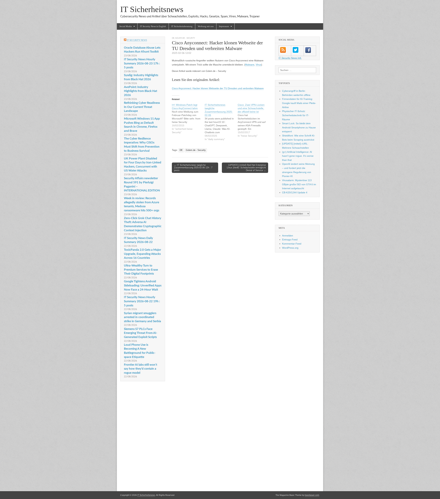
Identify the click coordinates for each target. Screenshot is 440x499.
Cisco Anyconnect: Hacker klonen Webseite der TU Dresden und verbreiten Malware (218, 88)
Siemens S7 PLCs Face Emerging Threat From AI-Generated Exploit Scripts (140, 333)
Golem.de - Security (185, 38)
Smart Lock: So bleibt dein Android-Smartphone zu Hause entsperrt (299, 127)
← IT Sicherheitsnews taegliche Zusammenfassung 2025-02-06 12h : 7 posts (193, 168)
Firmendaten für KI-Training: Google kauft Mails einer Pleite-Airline (299, 103)
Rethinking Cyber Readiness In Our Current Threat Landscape (142, 106)
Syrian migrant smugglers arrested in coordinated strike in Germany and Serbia (142, 317)
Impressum (224, 26)
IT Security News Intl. (290, 58)
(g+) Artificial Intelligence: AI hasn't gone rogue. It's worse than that (298, 156)
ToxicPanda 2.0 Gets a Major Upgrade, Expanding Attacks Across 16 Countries (142, 253)
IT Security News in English (153, 26)
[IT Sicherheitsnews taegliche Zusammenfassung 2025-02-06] (221, 122)
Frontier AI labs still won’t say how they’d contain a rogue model (140, 368)
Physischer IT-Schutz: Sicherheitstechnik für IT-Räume (295, 115)
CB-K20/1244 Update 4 (294, 192)
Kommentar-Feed (291, 243)
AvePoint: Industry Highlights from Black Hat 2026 (140, 91)
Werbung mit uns (206, 26)
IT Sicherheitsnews (151, 9)
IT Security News (137, 40)
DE (173, 38)
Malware (249, 64)
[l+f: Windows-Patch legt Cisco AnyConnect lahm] (188, 118)
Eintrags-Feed (290, 239)
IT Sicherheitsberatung (181, 26)
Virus (258, 64)
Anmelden (287, 235)
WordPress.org (290, 247)
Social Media (125, 26)
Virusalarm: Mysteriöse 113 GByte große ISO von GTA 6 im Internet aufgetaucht (299, 184)
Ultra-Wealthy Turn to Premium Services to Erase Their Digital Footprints (141, 269)
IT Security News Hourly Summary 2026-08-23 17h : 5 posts (142, 63)
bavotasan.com (312, 495)
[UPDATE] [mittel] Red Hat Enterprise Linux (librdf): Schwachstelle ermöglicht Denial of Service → (246, 168)
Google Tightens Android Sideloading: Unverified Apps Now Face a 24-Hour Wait (142, 285)
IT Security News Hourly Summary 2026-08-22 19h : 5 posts (142, 301)
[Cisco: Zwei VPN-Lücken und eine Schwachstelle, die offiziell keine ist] (254, 120)
